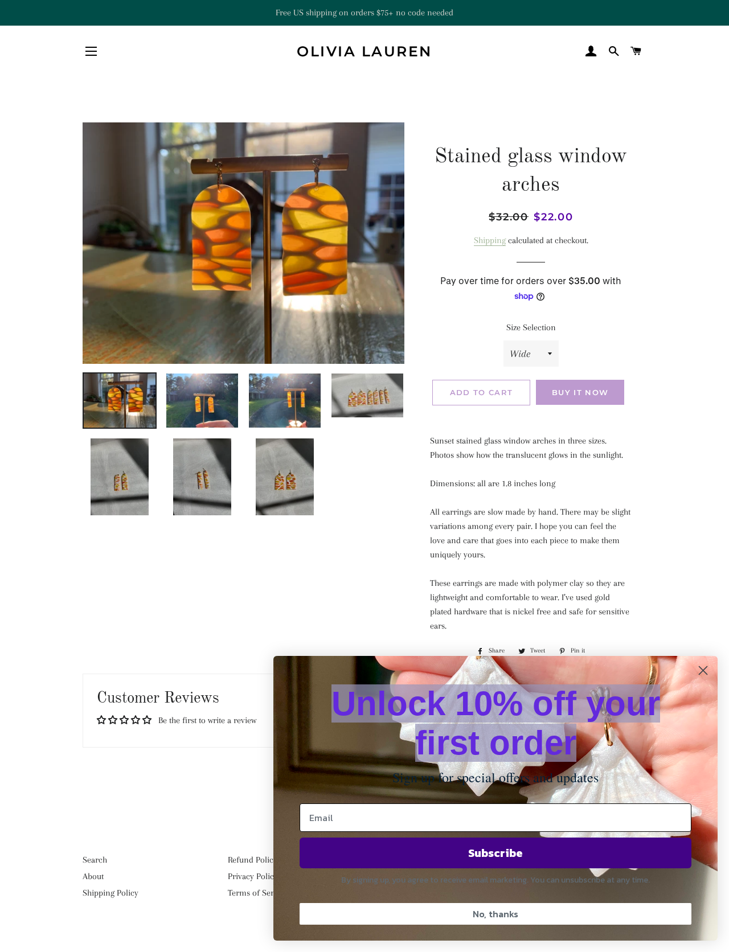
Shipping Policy (110, 893)
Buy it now (580, 392)
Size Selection (531, 327)
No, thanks (495, 914)
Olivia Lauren (364, 51)
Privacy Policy (253, 876)
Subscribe (495, 852)
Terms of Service (258, 893)
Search (95, 860)
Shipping (490, 240)
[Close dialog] (703, 670)
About (93, 876)
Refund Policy (252, 860)
